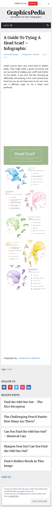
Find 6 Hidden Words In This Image (24, 463)
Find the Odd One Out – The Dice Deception (23, 404)
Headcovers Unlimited (29, 358)
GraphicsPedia (26, 12)
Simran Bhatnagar (11, 54)
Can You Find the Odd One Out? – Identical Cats (25, 434)
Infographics (27, 54)
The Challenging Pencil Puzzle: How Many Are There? (25, 419)
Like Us (6, 477)
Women (36, 54)
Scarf (9, 369)
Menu (6, 25)
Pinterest (33, 3)
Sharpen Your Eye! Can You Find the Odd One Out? (25, 449)
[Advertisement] (26, 118)
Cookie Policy (13, 496)
